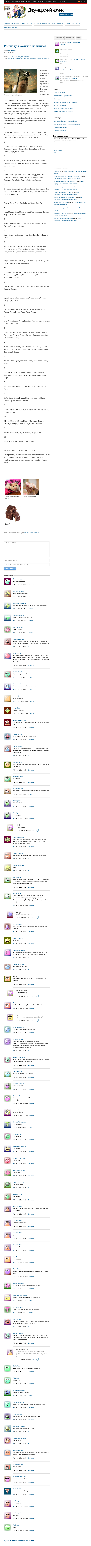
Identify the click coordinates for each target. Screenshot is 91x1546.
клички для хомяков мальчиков (38, 58)
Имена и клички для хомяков (19, 56)
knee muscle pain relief (61, 202)
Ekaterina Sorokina (18, 1402)
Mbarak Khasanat (18, 1283)
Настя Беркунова (18, 865)
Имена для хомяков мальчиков (18, 58)
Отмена (36, 533)
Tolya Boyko (16, 1378)
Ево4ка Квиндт (17, 1003)
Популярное (70, 37)
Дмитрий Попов (18, 627)
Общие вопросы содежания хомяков (65, 102)
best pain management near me (63, 208)
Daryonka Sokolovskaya (20, 1295)
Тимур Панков (17, 734)
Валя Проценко (18, 1039)
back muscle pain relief (61, 213)
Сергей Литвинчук (18, 964)
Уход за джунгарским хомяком (63, 112)
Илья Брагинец (17, 801)
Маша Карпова (17, 762)
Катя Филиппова (18, 579)
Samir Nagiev (28, 533)
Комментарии (59, 37)
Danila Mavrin (17, 1366)
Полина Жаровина (19, 950)
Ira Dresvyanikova (18, 1501)
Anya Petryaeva (17, 1257)
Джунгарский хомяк (45, 10)
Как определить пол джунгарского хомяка (18, 1)
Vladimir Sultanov (18, 1194)
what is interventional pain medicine (64, 182)
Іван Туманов (17, 877)
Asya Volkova (17, 1134)
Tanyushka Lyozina (19, 1182)
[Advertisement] (39, 37)
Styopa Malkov (17, 1206)
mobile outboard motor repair (62, 192)
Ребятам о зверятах (60, 153)
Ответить (31, 584)
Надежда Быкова (18, 837)
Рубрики (63, 1)
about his (56, 171)
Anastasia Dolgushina (19, 1477)
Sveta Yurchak (17, 1319)
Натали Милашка (18, 1084)
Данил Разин (17, 653)
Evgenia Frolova (18, 1450)
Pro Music (16, 1525)
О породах (57, 99)
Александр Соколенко (20, 684)
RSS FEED (83, 1)
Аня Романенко (18, 924)
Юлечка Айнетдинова (19, 1122)
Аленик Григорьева (19, 696)
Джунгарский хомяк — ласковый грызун (45, 1)
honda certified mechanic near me (64, 197)
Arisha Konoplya (18, 1307)
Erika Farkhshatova (19, 1390)
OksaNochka (12, 50)
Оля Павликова (18, 746)
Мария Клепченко (18, 591)
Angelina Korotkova (19, 1158)
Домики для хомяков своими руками (19, 1540)
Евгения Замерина (19, 1057)
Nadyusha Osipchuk (19, 1170)
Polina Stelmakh (18, 1464)
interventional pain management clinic (65, 187)
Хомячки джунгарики (72, 23)
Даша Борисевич (18, 1027)
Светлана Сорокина (19, 603)
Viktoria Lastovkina (18, 1333)
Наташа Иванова (18, 639)
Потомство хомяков (60, 105)
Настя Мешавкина (18, 615)
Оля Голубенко (17, 1072)
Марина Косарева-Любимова (22, 1110)
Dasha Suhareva (18, 853)
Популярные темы (60, 136)
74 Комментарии (18, 63)
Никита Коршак (18, 938)
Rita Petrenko (17, 1269)
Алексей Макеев (18, 776)
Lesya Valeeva (17, 1414)
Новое (78, 37)
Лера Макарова (18, 672)
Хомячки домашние (11, 27)
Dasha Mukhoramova (19, 1438)
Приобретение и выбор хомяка (63, 108)
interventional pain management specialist (66, 176)
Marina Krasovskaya (19, 1426)
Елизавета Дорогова (19, 720)
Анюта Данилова (18, 789)
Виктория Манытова (19, 1096)
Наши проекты (58, 151)
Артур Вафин (17, 708)
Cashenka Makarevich (19, 1146)
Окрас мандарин (71, 78)
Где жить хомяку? (59, 92)
